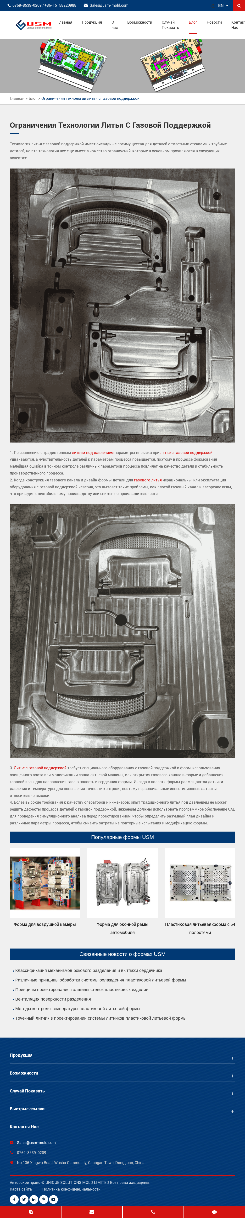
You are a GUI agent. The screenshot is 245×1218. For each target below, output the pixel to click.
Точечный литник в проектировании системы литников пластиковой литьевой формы (100, 1018)
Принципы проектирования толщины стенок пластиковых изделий (81, 989)
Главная (65, 22)
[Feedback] (214, 1212)
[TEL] (153, 1212)
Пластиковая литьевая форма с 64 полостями (200, 928)
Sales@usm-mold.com (109, 5)
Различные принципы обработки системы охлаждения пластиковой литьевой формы (100, 980)
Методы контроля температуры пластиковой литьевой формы (77, 1008)
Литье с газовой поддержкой (40, 768)
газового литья (148, 480)
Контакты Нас (24, 1126)
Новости (214, 22)
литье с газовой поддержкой (186, 452)
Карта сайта (21, 1189)
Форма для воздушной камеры (45, 924)
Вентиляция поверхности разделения (53, 999)
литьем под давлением (93, 452)
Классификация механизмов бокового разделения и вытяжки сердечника (88, 970)
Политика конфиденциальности (71, 1189)
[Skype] (30, 1212)
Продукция (92, 22)
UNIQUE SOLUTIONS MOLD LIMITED (77, 1182)
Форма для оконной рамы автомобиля (122, 928)
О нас (114, 25)
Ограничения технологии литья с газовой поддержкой (90, 98)
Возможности (139, 22)
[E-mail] (91, 1212)
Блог (193, 22)
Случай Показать (170, 25)
